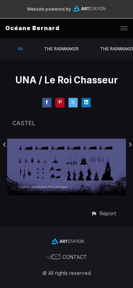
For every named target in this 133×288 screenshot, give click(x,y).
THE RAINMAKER (61, 48)
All (20, 48)
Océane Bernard (32, 28)
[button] (103, 213)
